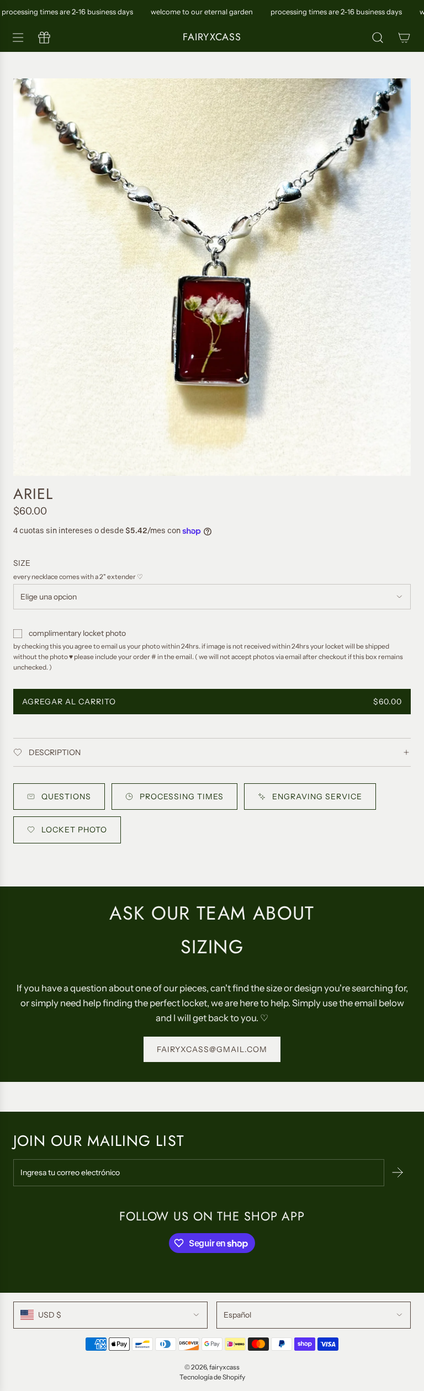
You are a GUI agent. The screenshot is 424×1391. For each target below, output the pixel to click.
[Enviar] (397, 1172)
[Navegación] (17, 37)
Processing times (182, 796)
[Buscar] (377, 37)
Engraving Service (317, 796)
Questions (66, 796)
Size (21, 563)
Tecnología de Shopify (212, 1377)
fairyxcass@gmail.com (212, 1049)
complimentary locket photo (77, 633)
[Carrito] (404, 37)
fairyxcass (212, 37)
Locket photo (74, 830)
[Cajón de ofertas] (44, 37)
